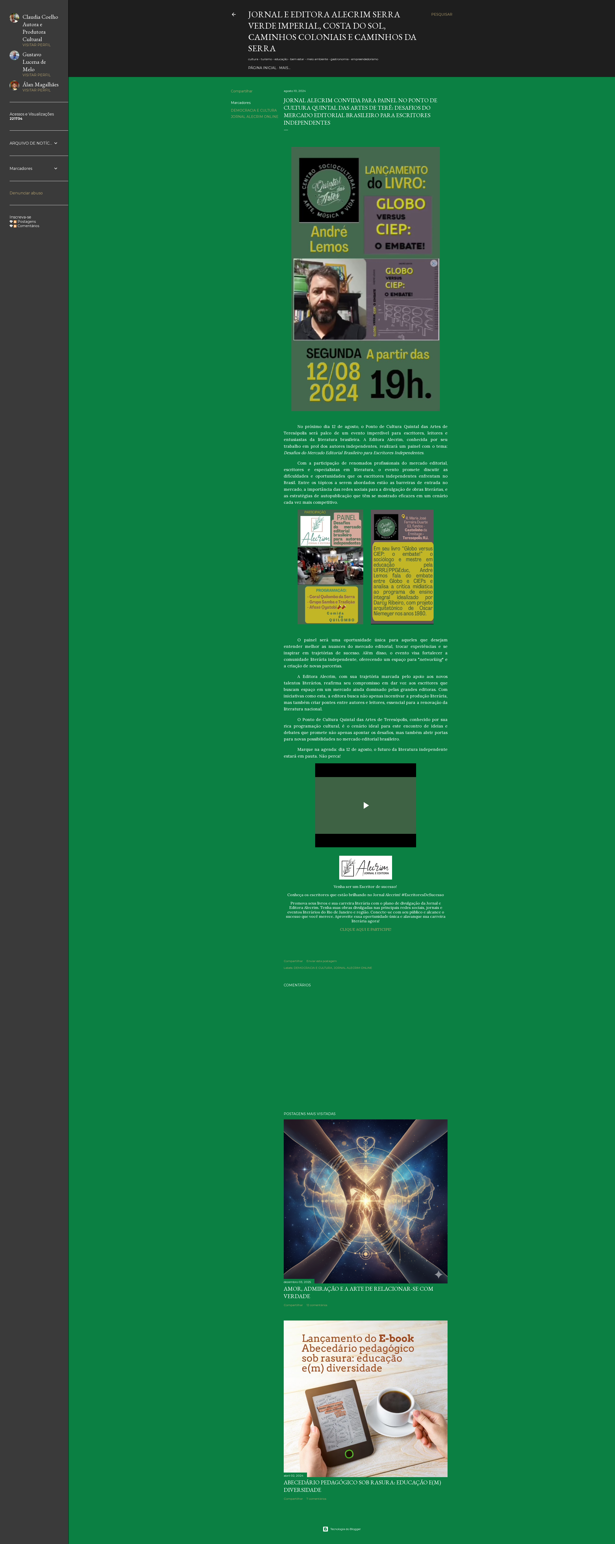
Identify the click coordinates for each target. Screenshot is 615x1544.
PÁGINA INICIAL (262, 68)
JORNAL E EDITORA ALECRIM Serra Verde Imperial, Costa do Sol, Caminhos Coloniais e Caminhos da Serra (332, 31)
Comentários (28, 226)
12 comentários (317, 1305)
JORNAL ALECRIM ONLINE (254, 117)
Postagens (26, 221)
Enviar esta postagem (322, 961)
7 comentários (316, 1498)
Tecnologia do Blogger (345, 1529)
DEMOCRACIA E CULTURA (254, 110)
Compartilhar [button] (241, 91)
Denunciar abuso (26, 193)
